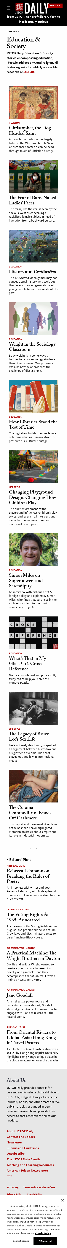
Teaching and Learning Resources (30, 1164)
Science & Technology (21, 948)
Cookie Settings (21, 1240)
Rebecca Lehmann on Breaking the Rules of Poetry (28, 876)
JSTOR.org (12, 1187)
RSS (9, 1176)
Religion (14, 123)
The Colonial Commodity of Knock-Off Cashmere (31, 813)
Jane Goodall (20, 996)
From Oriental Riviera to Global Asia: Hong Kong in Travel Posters (31, 1038)
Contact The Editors (21, 1136)
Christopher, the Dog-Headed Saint (31, 131)
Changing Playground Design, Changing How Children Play (32, 498)
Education (15, 266)
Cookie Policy (34, 1194)
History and (32, 272)
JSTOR (29, 71)
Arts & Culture (16, 866)
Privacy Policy (14, 1194)
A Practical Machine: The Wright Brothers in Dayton (33, 956)
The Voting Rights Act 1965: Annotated (29, 918)
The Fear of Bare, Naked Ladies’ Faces (32, 201)
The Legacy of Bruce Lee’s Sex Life (29, 737)
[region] (33, 1221)
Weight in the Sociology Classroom (32, 347)
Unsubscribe (16, 1153)
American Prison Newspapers (28, 1170)
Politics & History (18, 909)
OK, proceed (45, 1241)
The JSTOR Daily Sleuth (23, 1159)
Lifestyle (14, 487)
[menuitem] (55, 5)
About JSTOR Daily (20, 1131)
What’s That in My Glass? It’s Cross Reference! (27, 664)
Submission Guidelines (23, 1148)
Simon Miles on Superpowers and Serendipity (26, 581)
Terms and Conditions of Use (39, 1187)
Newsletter (55, 5)
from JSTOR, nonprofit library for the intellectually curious (33, 19)
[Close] (62, 1200)
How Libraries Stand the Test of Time (33, 425)
